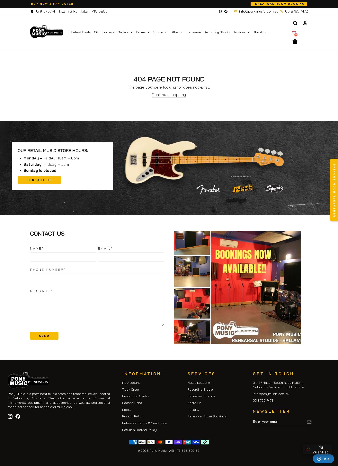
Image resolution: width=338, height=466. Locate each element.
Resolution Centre (135, 396)
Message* (41, 291)
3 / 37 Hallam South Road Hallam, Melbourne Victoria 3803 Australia (278, 385)
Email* (106, 248)
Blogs (126, 410)
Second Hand (132, 403)
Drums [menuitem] (141, 32)
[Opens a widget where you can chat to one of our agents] (323, 459)
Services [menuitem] (239, 32)
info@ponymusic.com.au (259, 11)
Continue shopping (169, 94)
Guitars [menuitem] (123, 32)
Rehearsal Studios (201, 396)
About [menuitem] (257, 32)
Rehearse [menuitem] (194, 32)
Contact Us (39, 180)
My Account (131, 383)
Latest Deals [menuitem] (81, 32)
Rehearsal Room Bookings (207, 416)
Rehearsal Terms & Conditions (144, 423)
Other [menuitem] (175, 32)
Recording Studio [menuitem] (217, 32)
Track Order (130, 389)
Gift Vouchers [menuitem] (104, 32)
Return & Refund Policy (139, 430)
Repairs (193, 410)
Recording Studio (200, 389)
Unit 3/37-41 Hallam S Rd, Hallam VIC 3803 (71, 11)
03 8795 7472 (296, 11)
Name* (37, 248)
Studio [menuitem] (158, 32)
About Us (194, 403)
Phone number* (48, 269)
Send (44, 335)
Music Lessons (199, 383)
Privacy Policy (132, 416)
